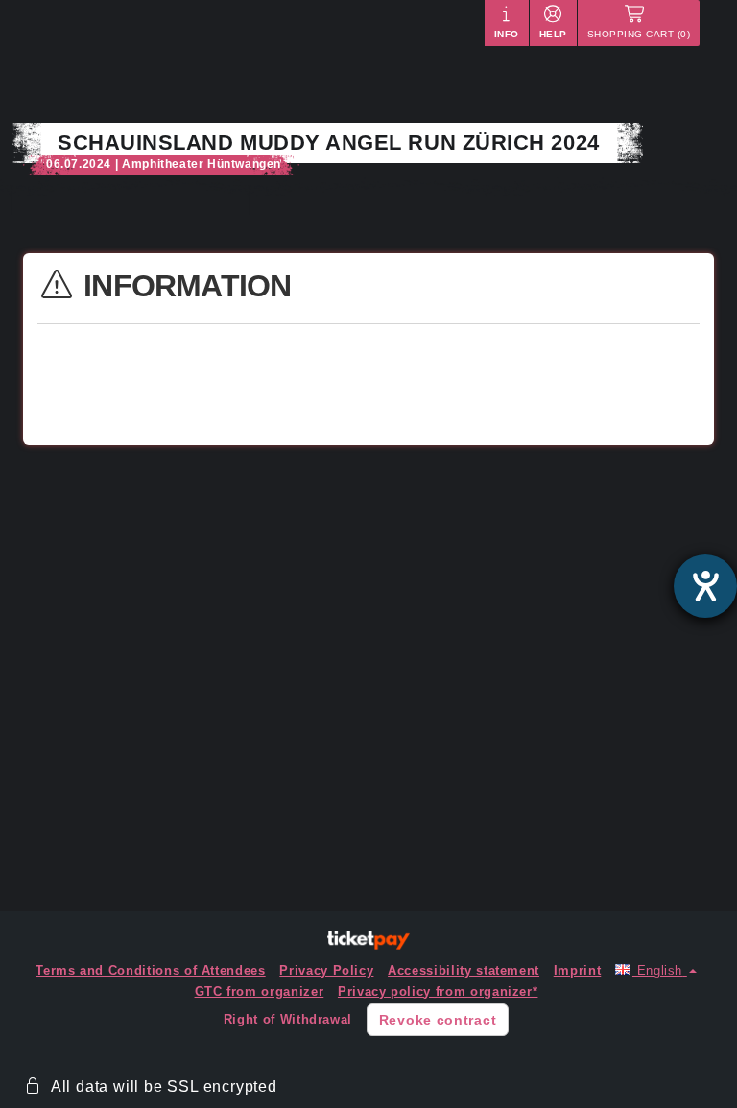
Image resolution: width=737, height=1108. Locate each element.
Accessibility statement (463, 970)
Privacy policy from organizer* (438, 991)
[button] (656, 970)
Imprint (578, 970)
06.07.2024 (78, 164)
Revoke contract (438, 1019)
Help (553, 34)
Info (506, 34)
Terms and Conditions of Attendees (150, 970)
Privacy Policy (326, 970)
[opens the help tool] (705, 586)
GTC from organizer (259, 991)
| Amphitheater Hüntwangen (198, 164)
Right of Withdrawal (288, 1019)
